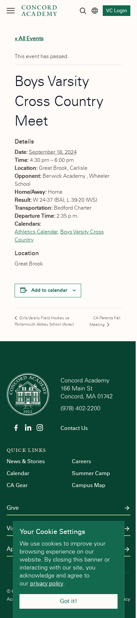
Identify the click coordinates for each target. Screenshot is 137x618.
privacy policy (46, 583)
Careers (81, 461)
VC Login (116, 11)
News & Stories (26, 461)
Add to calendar (49, 290)
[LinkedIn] (28, 428)
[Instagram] (40, 428)
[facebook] (16, 428)
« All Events (29, 38)
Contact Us (74, 428)
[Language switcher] (95, 11)
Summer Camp (91, 473)
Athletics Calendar (36, 232)
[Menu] (11, 10)
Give (13, 508)
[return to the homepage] (28, 394)
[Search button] (83, 11)
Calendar (18, 473)
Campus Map (88, 485)
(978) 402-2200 (81, 408)
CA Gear (17, 485)
